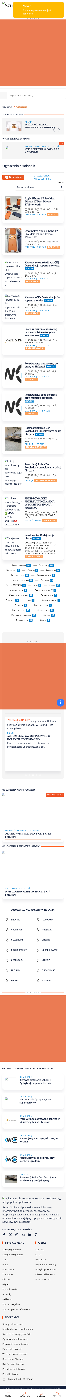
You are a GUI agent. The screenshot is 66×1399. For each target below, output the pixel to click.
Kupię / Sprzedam (22, 580)
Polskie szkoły (42, 605)
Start (5, 1242)
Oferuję (32, 570)
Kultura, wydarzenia (23, 615)
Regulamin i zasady (45, 1247)
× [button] (58, 5)
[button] (54, 130)
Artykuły (6, 1277)
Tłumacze (12, 600)
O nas (38, 1237)
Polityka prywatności (46, 1252)
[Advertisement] (33, 52)
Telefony (47, 580)
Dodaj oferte (15, 177)
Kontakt (39, 1232)
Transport (52, 570)
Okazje (44, 620)
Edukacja (20, 605)
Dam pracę (46, 565)
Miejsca (48, 615)
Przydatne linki (43, 1262)
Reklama (7, 1282)
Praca (5, 1247)
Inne (37, 585)
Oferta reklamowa (45, 1257)
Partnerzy (40, 1242)
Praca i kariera (21, 565)
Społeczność (45, 610)
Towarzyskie (24, 620)
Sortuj (60, 182)
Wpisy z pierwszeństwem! (16, 1292)
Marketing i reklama (20, 595)
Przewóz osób (19, 575)
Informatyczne (18, 590)
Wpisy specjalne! (11, 1287)
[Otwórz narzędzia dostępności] (60, 703)
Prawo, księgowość (45, 590)
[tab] (26, 758)
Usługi (54, 585)
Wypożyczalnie (50, 600)
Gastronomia (48, 595)
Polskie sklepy (20, 610)
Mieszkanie (12, 570)
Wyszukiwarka (9, 1272)
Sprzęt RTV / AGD (15, 585)
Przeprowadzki (45, 575)
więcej (5, 1267)
